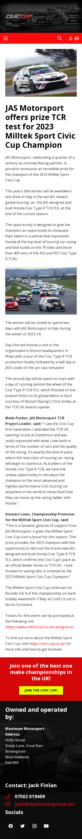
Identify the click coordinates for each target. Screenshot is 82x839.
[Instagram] (34, 826)
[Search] (59, 38)
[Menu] (6, 38)
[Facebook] (10, 826)
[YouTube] (46, 826)
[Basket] (76, 38)
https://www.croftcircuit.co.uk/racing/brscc (39, 627)
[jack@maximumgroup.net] (10, 804)
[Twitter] (22, 826)
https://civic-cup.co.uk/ (47, 643)
